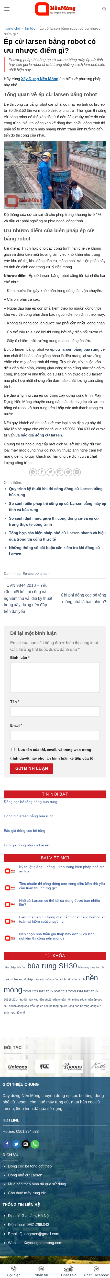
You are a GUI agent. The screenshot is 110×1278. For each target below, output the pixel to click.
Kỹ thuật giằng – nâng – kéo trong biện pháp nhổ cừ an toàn (61, 869)
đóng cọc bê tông (78, 1005)
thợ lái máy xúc (28, 999)
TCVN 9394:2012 (79, 991)
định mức (9, 1012)
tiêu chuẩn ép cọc (91, 999)
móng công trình (56, 979)
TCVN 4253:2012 (34, 991)
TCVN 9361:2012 (56, 991)
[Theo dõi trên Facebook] (7, 1144)
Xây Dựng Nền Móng (39, 79)
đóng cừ (95, 1005)
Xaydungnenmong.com (43, 1242)
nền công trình (76, 979)
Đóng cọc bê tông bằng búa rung (30, 802)
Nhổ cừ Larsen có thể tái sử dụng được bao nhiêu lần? (59, 902)
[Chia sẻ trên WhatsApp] (33, 472)
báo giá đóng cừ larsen (41, 435)
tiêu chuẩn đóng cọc (16, 1005)
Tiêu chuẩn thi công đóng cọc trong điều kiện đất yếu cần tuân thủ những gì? (62, 886)
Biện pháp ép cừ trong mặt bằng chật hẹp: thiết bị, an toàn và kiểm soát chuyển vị (62, 919)
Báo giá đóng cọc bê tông (24, 831)
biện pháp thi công (15, 967)
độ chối (20, 1012)
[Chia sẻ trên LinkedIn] (77, 472)
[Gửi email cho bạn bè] (59, 472)
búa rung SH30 (52, 965)
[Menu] (7, 9)
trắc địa (34, 1005)
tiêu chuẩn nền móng (66, 999)
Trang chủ (12, 28)
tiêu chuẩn (45, 999)
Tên (14, 702)
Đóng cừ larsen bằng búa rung (28, 816)
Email (16, 725)
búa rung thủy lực (89, 967)
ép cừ (63, 1005)
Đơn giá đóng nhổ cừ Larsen (27, 845)
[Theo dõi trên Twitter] (16, 1144)
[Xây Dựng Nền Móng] (55, 9)
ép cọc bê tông (49, 1005)
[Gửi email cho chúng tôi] (25, 1144)
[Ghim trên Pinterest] (68, 472)
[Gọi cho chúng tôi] (35, 1144)
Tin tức (29, 28)
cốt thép (28, 979)
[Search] (104, 9)
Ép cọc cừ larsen (36, 573)
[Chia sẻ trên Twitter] (50, 472)
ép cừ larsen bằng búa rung (75, 349)
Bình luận (19, 657)
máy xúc (39, 979)
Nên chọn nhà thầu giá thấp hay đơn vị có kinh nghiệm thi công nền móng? (57, 936)
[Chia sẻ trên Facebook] (42, 472)
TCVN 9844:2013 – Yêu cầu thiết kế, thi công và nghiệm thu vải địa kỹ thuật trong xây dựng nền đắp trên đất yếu (28, 598)
